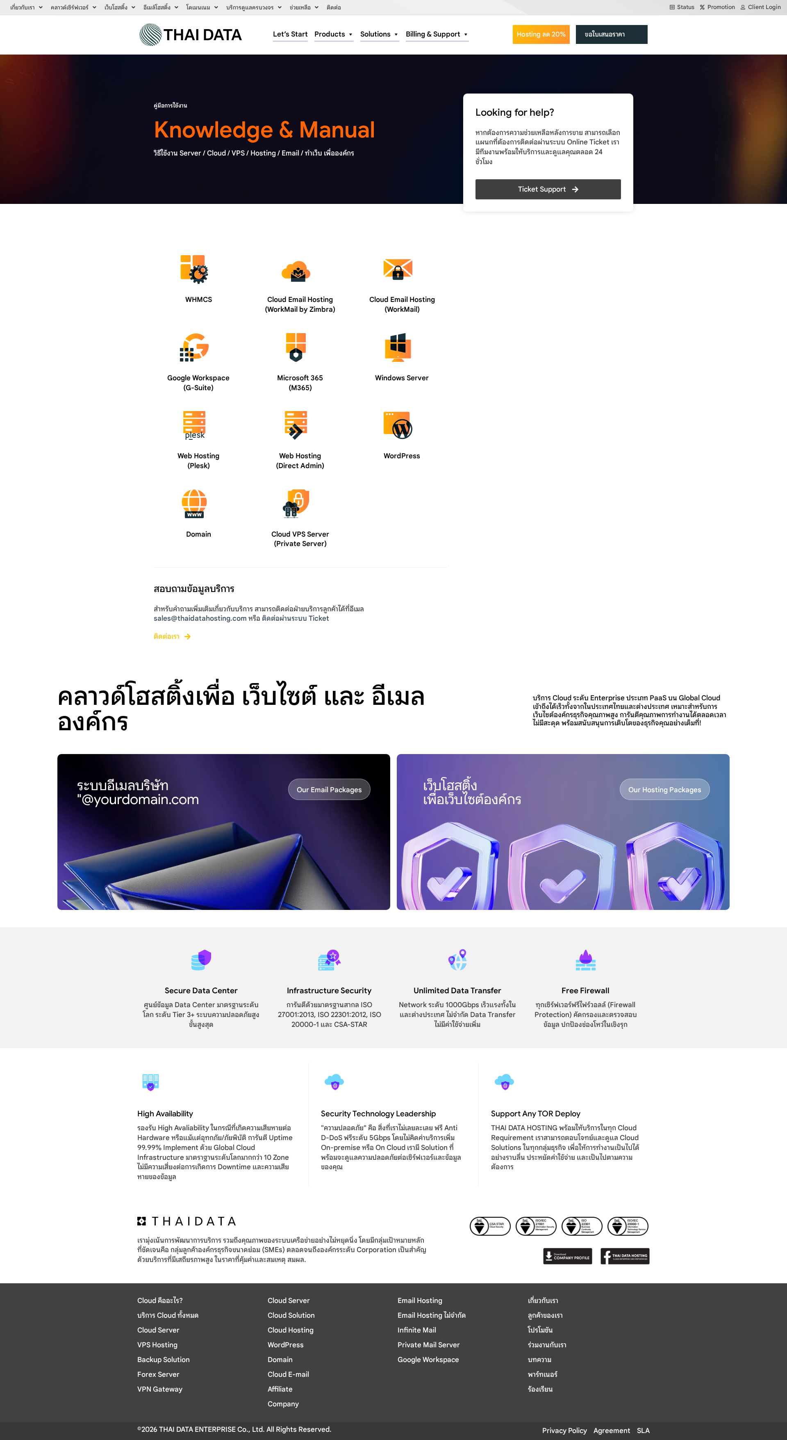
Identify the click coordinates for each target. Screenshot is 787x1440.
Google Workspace (428, 1359)
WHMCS (198, 299)
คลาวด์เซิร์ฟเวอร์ (70, 7)
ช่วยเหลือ (300, 7)
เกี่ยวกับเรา (22, 7)
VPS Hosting (157, 1345)
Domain (198, 534)
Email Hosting (420, 1300)
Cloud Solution (291, 1315)
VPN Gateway (159, 1389)
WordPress (402, 456)
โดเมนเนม (198, 7)
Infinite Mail (417, 1330)
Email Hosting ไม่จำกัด (432, 1315)
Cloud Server (158, 1330)
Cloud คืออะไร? (160, 1300)
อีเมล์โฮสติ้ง (157, 7)
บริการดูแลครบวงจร (250, 7)
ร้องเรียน (540, 1389)
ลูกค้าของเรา (545, 1315)
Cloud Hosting (291, 1330)
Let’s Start (290, 34)
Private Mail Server (429, 1345)
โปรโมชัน (540, 1330)
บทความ (539, 1359)
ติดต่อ (334, 7)
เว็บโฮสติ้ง (116, 7)
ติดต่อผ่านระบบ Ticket (295, 618)
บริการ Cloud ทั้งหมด (168, 1315)
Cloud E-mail (288, 1374)
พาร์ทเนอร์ (542, 1374)
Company (283, 1404)
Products (329, 34)
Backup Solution (163, 1359)
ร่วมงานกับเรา (547, 1345)
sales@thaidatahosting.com (200, 618)
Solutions (375, 34)
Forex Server (158, 1374)
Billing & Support (433, 34)
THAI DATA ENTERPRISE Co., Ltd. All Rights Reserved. (244, 1429)
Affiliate (280, 1389)
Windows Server (402, 378)
